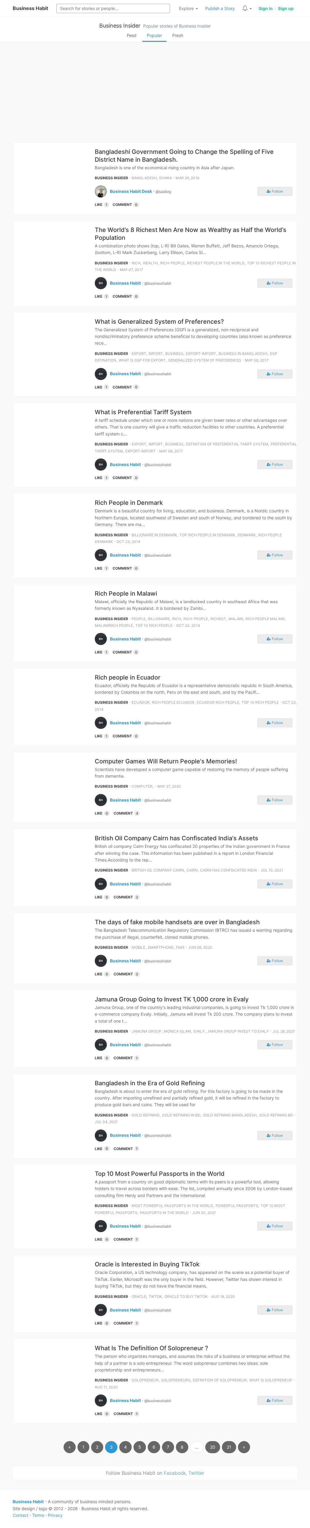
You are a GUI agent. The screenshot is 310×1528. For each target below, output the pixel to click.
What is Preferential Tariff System (143, 412)
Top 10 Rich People (154, 625)
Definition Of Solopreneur (220, 1380)
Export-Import (201, 353)
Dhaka (165, 178)
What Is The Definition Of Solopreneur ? (151, 1348)
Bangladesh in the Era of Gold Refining (150, 1083)
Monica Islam (177, 1031)
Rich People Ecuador (173, 702)
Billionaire (159, 619)
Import (156, 353)
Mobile (138, 947)
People (139, 619)
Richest (218, 619)
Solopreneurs (175, 1380)
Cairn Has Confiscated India (228, 870)
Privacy (55, 1515)
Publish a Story (220, 8)
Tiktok (155, 1296)
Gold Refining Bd (276, 1115)
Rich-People (172, 263)
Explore (187, 8)
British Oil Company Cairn (158, 870)
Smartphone (160, 947)
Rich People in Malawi (126, 593)
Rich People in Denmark (129, 502)
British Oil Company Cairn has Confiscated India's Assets (176, 838)
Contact (20, 1515)
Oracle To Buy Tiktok (186, 1296)
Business (174, 353)
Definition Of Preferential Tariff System (227, 444)
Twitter (196, 1473)
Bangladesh (144, 178)
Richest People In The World (216, 263)
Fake (180, 947)
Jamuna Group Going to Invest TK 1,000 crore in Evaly (172, 999)
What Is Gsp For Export (142, 360)
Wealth (150, 263)
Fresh (177, 35)
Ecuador (141, 702)
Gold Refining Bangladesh (230, 1115)
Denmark (247, 535)
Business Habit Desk (131, 191)
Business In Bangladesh (243, 353)
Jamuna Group (146, 1031)
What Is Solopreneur (270, 1380)
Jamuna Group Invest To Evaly (238, 1031)
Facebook (175, 1473)
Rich (136, 263)
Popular (154, 35)
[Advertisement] (155, 93)
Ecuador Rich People (218, 702)
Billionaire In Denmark (154, 535)
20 (212, 1447)
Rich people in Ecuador (127, 677)
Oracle (139, 1296)
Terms (38, 1515)
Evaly (199, 1031)
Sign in (266, 8)
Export (139, 353)
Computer (142, 786)
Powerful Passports (237, 1205)
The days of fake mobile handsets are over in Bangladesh (177, 922)
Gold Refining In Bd (181, 1115)
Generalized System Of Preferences (204, 360)
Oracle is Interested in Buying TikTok (147, 1264)
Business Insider (119, 25)
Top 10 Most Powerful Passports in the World (160, 1173)
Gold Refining (146, 1115)
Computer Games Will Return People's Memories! (166, 761)
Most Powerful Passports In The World (172, 1205)
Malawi (236, 619)
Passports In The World (164, 1212)
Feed (132, 35)
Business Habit (30, 8)
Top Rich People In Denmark (207, 535)
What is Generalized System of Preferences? (159, 321)
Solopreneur (145, 1380)
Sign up (286, 8)
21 (229, 1447)
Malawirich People (114, 625)
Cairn (192, 870)
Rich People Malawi (265, 619)
